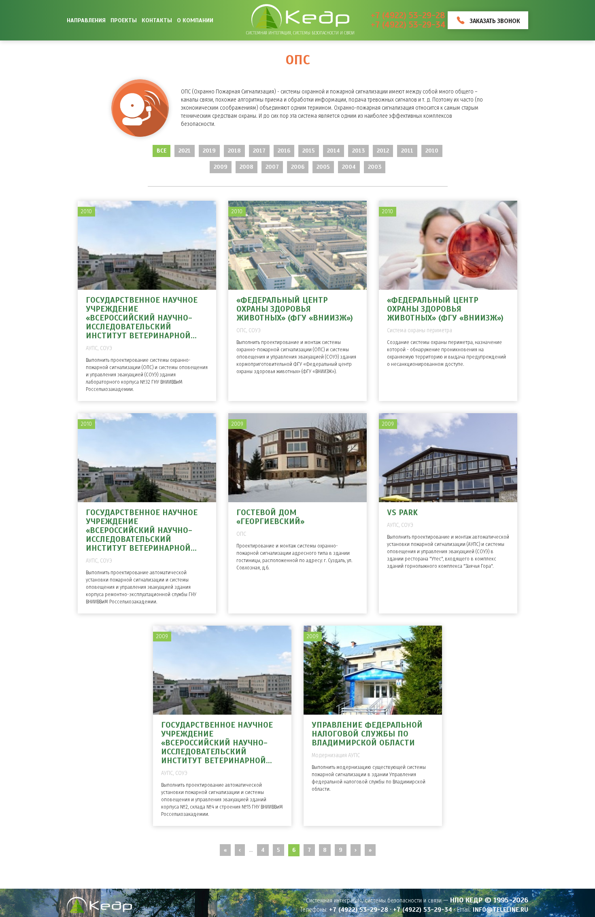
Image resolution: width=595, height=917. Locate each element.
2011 (407, 150)
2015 (308, 150)
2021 (184, 150)
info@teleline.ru (500, 910)
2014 (333, 150)
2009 (220, 166)
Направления (86, 20)
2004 (349, 166)
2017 (259, 150)
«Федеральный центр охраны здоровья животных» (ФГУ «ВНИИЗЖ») (294, 309)
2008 (246, 166)
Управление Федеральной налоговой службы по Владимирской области (367, 734)
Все (161, 150)
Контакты (157, 20)
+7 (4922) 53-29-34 (408, 25)
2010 (431, 150)
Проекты (123, 20)
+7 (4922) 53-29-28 (408, 15)
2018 (234, 150)
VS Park (402, 512)
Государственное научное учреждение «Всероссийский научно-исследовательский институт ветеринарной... (142, 318)
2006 (297, 166)
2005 (323, 166)
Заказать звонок (495, 21)
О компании (195, 20)
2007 (272, 166)
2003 (374, 166)
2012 (383, 150)
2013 (358, 150)
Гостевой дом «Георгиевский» (270, 516)
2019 (209, 150)
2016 (284, 150)
